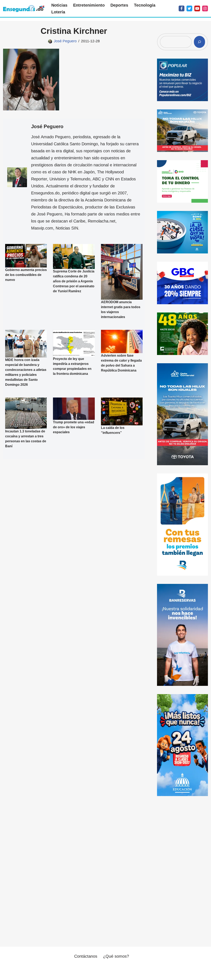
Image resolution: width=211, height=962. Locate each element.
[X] (189, 8)
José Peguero (65, 41)
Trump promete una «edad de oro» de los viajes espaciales (73, 427)
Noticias (59, 5)
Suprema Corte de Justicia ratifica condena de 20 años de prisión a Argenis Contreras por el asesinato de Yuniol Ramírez (73, 281)
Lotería (58, 12)
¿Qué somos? (116, 956)
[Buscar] (199, 42)
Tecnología (144, 5)
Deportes (119, 5)
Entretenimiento (89, 5)
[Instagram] (205, 8)
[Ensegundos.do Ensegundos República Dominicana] (23, 8)
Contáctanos (85, 956)
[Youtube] (197, 8)
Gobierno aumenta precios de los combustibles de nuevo (26, 275)
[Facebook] (181, 8)
